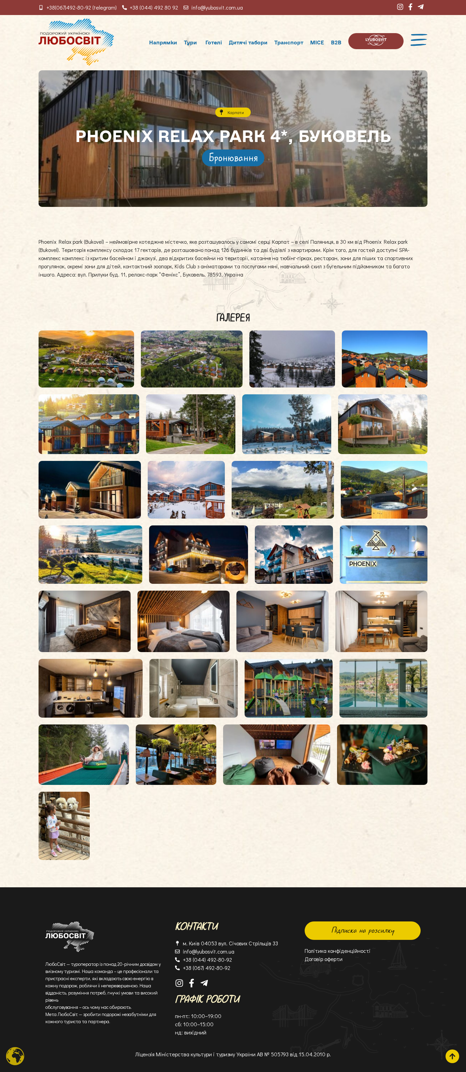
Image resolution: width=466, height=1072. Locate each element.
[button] (233, 158)
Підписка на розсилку (362, 930)
